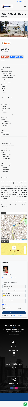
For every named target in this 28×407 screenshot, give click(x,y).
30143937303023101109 (14, 350)
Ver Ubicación (12, 250)
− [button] (2, 218)
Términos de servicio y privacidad (17, 315)
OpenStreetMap (24, 239)
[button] (8, 36)
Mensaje (4, 297)
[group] (14, 28)
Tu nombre (4, 284)
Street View (7, 43)
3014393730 (6, 276)
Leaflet (17, 239)
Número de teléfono (6, 293)
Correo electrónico (6, 288)
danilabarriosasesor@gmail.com (10, 277)
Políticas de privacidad (14, 334)
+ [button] (2, 216)
